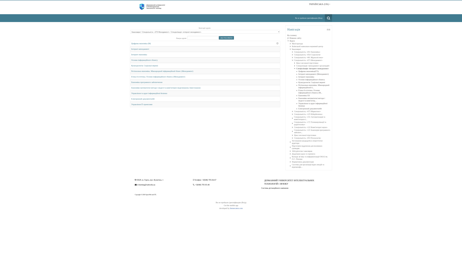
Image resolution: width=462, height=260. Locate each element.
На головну (292, 35)
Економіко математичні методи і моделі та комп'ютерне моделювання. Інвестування (165, 88)
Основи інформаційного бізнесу (144, 60)
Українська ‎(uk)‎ (319, 4)
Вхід (320, 18)
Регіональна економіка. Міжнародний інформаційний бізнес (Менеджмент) (162, 71)
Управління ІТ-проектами (141, 104)
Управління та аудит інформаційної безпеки (149, 93)
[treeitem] (308, 35)
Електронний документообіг (143, 99)
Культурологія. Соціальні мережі (144, 66)
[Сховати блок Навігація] (327, 29)
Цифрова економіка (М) (141, 43)
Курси (292, 41)
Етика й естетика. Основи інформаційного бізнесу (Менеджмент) (158, 77)
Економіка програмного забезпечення (146, 82)
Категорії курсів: (205, 28)
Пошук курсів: (181, 38)
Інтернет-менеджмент (140, 49)
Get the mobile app (231, 205)
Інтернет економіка (139, 55)
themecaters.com (236, 208)
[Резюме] (277, 43)
